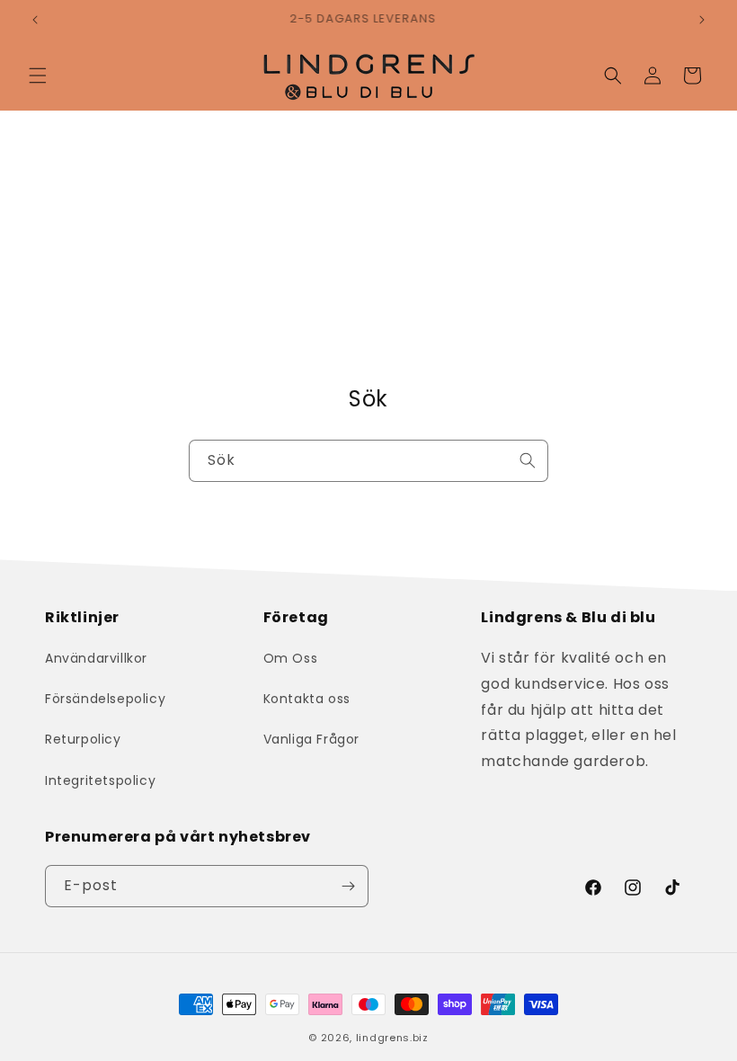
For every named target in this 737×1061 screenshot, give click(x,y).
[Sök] (527, 460)
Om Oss (290, 658)
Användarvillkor (96, 658)
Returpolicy (83, 739)
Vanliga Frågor (311, 739)
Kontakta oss (307, 699)
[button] (38, 75)
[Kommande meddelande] (702, 20)
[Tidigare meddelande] (35, 20)
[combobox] (368, 461)
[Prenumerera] (348, 886)
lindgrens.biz (392, 1037)
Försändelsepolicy (105, 699)
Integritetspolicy (100, 780)
